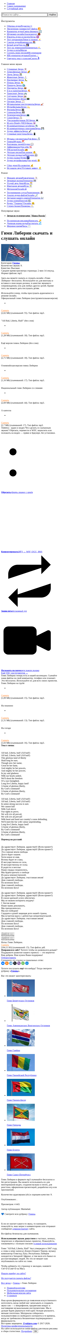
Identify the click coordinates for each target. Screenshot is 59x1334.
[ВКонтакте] (3, 963)
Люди (14, 74)
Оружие (15, 101)
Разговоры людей (20, 144)
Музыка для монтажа (23, 139)
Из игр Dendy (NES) (21, 123)
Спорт (14, 117)
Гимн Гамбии (13, 1050)
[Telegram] (11, 963)
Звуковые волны (21, 180)
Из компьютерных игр (22, 126)
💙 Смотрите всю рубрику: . (18, 1214)
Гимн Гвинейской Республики (22, 1075)
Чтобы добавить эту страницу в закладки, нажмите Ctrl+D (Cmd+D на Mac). (26, 1267)
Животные (17, 77)
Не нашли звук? (24, 168)
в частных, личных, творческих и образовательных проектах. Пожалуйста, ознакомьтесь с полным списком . (29, 1241)
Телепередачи (18, 115)
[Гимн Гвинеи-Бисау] (21, 1095)
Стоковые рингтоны (21, 134)
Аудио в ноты (17, 50)
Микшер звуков (22, 178)
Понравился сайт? (10, 950)
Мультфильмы (18, 107)
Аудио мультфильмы (23, 160)
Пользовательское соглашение (21, 1290)
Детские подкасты (22, 155)
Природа (16, 85)
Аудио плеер (19, 200)
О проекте (12, 1295)
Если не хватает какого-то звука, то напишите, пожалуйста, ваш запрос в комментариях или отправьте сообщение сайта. (28, 1226)
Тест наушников (24, 39)
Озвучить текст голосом (23, 58)
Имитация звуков (19, 186)
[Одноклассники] (7, 963)
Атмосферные (18, 72)
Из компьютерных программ (25, 128)
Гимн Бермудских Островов (20, 1000)
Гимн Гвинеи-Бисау (16, 1100)
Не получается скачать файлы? (16, 1278)
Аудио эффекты (19, 131)
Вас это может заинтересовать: (16, 976)
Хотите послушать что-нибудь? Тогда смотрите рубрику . (26, 969)
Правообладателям (16, 1288)
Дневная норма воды (24, 223)
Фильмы (15, 109)
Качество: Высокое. (10, 268)
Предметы (17, 88)
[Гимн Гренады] (21, 1120)
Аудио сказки (18, 158)
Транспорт (17, 93)
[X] (15, 963)
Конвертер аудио (24, 31)
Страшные (17, 69)
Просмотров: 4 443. (10, 1204)
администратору (20, 1229)
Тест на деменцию (24, 47)
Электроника (18, 99)
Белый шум (18, 45)
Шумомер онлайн (24, 34)
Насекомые (17, 80)
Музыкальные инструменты (25, 104)
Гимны (16, 141)
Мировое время (19, 226)
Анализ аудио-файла (22, 195)
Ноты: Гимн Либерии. (12, 942)
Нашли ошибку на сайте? (13, 1273)
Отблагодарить (8, 957)
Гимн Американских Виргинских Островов (28, 1025)
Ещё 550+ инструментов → (14, 673)
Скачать (5, 310)
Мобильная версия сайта (19, 1293)
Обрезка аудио (19, 26)
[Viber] (19, 963)
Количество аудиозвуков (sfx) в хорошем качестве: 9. (26, 1194)
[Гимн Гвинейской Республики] (21, 1070)
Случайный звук (15, 8)
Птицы (15, 82)
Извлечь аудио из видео (23, 37)
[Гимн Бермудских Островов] (21, 996)
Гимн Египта (13, 1150)
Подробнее (26, 1331)
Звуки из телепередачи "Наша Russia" (26, 215)
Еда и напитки (18, 90)
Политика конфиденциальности (17, 1326)
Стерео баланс (20, 206)
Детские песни (21, 152)
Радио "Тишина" (21, 203)
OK (35, 1331)
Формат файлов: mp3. (11, 273)
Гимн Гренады (14, 1125)
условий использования (45, 1243)
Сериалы (16, 112)
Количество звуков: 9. (11, 265)
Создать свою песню (24, 53)
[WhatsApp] (23, 963)
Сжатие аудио (21, 42)
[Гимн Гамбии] (21, 1045)
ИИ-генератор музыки (23, 55)
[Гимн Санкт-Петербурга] (21, 1170)
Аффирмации (19, 147)
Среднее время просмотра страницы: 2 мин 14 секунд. (27, 270)
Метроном (16, 189)
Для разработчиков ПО (23, 120)
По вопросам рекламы (24, 220)
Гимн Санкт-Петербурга (19, 1174)
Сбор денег (20, 165)
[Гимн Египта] (21, 1145)
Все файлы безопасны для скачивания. (20, 1233)
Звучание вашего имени (25, 198)
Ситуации (16, 96)
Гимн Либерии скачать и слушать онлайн (26, 235)
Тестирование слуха (25, 192)
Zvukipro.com (30, 1323)
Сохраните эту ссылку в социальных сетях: (22, 960)
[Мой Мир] (27, 963)
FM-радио (17, 149)
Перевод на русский (11, 839)
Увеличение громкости (24, 29)
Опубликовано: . (9, 1199)
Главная (11, 3)
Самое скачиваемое (16, 6)
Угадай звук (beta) (20, 183)
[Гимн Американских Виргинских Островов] (21, 1020)
